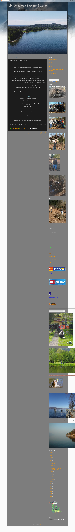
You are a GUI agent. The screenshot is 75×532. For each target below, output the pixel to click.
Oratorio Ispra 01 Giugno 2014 (54, 74)
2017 (51, 486)
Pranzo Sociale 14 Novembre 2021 (57, 466)
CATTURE (51, 66)
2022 (51, 458)
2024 (51, 455)
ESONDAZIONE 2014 (53, 71)
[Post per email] (30, 128)
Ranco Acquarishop (52, 73)
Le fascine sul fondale (52, 59)
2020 (51, 481)
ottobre (52, 465)
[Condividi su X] (34, 128)
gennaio (52, 479)
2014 (51, 491)
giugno (52, 473)
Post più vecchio (42, 133)
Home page (28, 133)
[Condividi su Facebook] (35, 128)
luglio (52, 471)
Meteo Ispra (51, 273)
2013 (51, 493)
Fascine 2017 (51, 62)
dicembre (53, 461)
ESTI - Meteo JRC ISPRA (53, 297)
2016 (51, 488)
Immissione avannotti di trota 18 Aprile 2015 (56, 67)
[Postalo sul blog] (33, 128)
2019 (51, 483)
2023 (51, 457)
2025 (51, 453)
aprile (52, 474)
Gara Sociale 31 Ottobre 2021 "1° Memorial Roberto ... (57, 469)
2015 (51, 489)
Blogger (40, 524)
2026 (51, 452)
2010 (51, 498)
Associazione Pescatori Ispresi (28, 5)
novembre (53, 463)
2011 (51, 496)
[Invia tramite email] (32, 128)
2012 (51, 494)
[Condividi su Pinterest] (36, 128)
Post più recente (13, 133)
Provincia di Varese (52, 259)
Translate (57, 81)
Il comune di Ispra (52, 256)
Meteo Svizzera (52, 287)
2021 (51, 460)
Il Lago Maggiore (52, 262)
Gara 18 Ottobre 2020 (53, 60)
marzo (52, 476)
